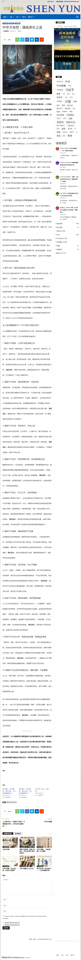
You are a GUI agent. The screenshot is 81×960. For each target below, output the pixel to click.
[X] (3, 1)
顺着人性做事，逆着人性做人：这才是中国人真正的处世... (27, 851)
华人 (73, 94)
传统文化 (12, 23)
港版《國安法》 (61, 125)
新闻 (4, 17)
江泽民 (64, 118)
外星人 (71, 97)
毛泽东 (58, 118)
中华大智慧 (9, 802)
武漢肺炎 (70, 115)
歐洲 (71, 111)
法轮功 (60, 122)
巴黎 (75, 101)
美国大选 (65, 132)
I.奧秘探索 (59, 249)
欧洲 (58, 112)
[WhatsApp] (17, 40)
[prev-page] (48, 834)
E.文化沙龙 (8, 21)
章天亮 (70, 128)
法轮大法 (70, 122)
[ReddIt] (42, 40)
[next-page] (51, 834)
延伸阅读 (18, 834)
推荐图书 (60, 22)
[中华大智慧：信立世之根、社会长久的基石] (10, 861)
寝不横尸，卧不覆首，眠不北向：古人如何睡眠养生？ (9, 791)
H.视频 (58, 246)
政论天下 (60, 108)
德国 (58, 105)
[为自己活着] (10, 842)
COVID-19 (60, 81)
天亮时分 (60, 101)
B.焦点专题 (59, 227)
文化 (17, 17)
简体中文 (30, 17)
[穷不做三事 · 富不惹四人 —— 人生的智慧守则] (44, 861)
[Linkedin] (37, 40)
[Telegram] (32, 40)
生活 (11, 17)
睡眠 (15, 802)
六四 (64, 94)
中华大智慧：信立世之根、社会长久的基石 (9, 869)
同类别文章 (8, 834)
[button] (77, 17)
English (15, 957)
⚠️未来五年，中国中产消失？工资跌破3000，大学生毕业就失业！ (14, 823)
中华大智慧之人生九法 (26, 868)
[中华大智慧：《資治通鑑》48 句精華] (44, 842)
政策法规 (70, 105)
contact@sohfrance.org (44, 939)
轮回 (64, 136)
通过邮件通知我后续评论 (12, 923)
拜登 (63, 105)
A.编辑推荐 (59, 223)
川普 (68, 101)
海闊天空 (58, 253)
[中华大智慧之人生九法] (27, 861)
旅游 (74, 108)
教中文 (24, 17)
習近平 (72, 132)
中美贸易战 (60, 90)
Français (21, 957)
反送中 (60, 97)
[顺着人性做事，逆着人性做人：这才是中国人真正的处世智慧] (27, 842)
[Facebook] (27, 40)
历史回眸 (18, 23)
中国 (69, 86)
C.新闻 (58, 231)
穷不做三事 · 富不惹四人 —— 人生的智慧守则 (44, 869)
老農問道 (6, 31)
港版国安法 (71, 125)
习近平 (69, 90)
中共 (67, 81)
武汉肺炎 (60, 115)
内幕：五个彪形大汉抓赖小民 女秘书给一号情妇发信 (69, 210)
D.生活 (58, 234)
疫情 (63, 129)
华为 (68, 94)
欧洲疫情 (64, 111)
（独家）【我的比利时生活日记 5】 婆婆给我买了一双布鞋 (69, 179)
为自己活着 (6, 849)
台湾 (66, 97)
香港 (70, 135)
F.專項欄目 (59, 242)
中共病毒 (61, 85)
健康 (58, 94)
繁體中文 (10, 957)
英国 (58, 136)
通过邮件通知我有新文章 (12, 925)
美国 (58, 132)
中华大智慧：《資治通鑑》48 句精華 (43, 850)
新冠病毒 (67, 108)
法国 (70, 118)
